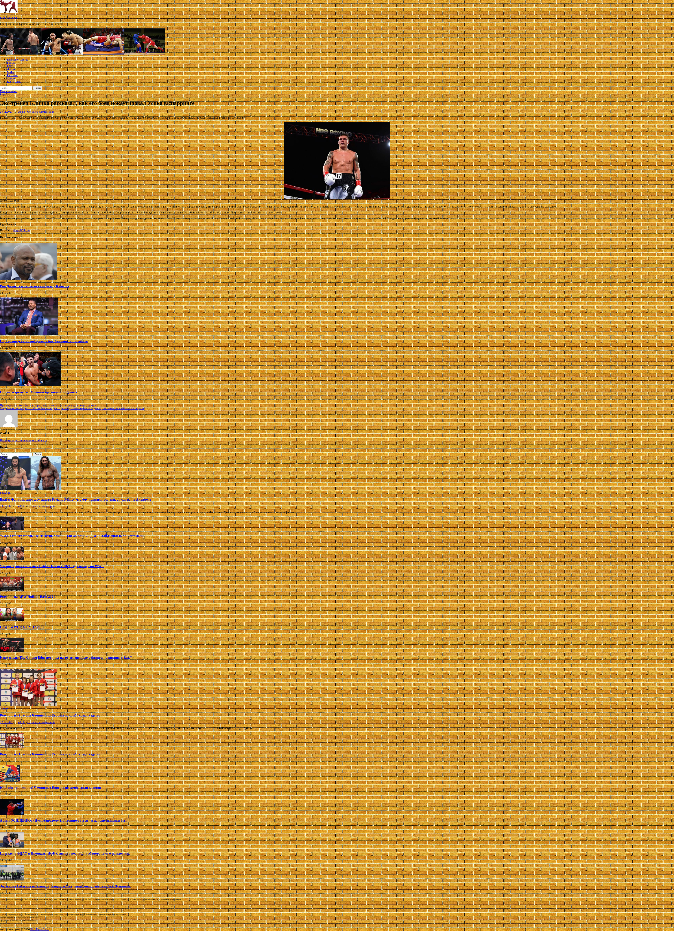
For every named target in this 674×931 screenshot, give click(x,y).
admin (21, 111)
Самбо (11, 78)
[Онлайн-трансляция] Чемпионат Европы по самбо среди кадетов (50, 787)
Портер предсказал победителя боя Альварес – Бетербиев (44, 341)
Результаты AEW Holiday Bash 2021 (27, 596)
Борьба (11, 62)
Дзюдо (11, 69)
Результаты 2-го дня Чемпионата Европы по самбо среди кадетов (50, 715)
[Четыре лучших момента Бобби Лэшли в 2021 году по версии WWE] (12, 559)
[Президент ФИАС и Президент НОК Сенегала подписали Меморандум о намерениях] (12, 846)
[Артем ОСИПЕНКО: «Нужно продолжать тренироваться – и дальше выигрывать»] (12, 813)
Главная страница (17, 59)
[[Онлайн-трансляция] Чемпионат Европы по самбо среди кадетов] (10, 780)
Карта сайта (14, 81)
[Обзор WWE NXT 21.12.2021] (12, 620)
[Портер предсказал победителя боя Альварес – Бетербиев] (29, 334)
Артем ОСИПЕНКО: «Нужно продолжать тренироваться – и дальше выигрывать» (63, 820)
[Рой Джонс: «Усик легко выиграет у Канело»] (28, 279)
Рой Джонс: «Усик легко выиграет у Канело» (34, 286)
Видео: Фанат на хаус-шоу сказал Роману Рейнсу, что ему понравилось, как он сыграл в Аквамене (75, 499)
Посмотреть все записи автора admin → (23, 440)
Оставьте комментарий (41, 111)
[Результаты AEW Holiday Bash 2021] (12, 589)
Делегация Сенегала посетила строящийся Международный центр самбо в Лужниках (65, 886)
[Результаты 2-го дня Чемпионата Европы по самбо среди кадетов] (28, 705)
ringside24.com (21, 230)
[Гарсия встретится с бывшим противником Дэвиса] (30, 385)
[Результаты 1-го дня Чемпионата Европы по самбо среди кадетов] (12, 747)
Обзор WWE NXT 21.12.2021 (22, 627)
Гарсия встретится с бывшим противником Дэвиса (38, 392)
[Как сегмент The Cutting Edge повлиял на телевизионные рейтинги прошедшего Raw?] (12, 650)
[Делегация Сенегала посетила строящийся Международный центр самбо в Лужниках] (12, 879)
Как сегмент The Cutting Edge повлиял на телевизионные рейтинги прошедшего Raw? (66, 657)
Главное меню (8, 91)
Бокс (10, 65)
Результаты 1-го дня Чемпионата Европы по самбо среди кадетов (50, 754)
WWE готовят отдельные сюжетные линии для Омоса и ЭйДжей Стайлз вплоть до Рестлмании (73, 536)
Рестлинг (12, 75)
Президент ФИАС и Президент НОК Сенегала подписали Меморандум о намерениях (65, 853)
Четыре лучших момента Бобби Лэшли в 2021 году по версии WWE (52, 566)
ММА (10, 72)
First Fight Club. (9, 17)
